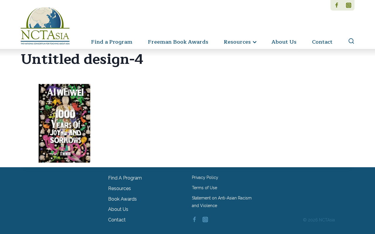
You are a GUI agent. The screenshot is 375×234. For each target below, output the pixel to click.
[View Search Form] (348, 41)
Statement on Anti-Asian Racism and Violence (222, 202)
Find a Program (111, 42)
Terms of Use (204, 187)
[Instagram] (348, 5)
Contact (322, 42)
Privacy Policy (205, 177)
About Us (284, 42)
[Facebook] (336, 5)
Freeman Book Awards (178, 42)
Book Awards (122, 199)
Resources (119, 188)
